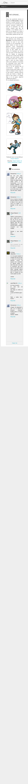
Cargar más (14, 343)
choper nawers (16, 161)
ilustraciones (14, 162)
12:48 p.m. (18, 254)
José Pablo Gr (13, 283)
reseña (20, 162)
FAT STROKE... (14, 15)
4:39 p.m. (20, 283)
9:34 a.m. (19, 197)
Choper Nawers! (15, 158)
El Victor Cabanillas (13, 253)
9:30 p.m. (19, 173)
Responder (12, 192)
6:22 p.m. (19, 305)
